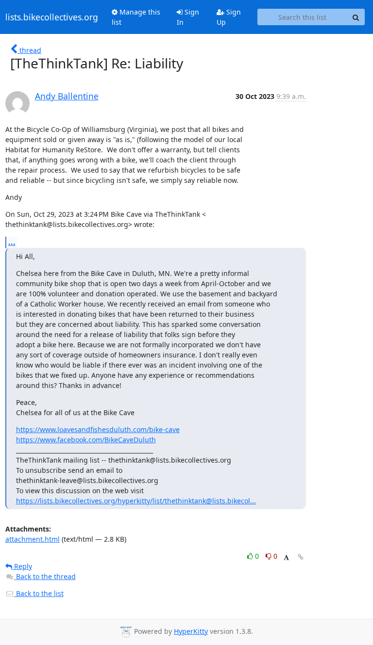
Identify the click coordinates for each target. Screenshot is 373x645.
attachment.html (32, 539)
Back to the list (39, 593)
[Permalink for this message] (300, 557)
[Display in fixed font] (286, 557)
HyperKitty (191, 631)
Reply (22, 566)
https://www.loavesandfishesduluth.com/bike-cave (98, 429)
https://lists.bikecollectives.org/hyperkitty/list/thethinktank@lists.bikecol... (136, 500)
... (12, 242)
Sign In (188, 17)
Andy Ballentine (67, 96)
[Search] (356, 17)
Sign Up (229, 17)
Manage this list (136, 17)
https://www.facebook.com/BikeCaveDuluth (86, 439)
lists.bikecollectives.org (51, 17)
